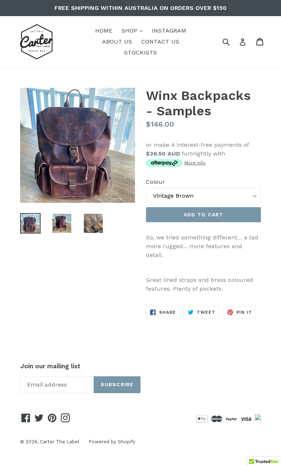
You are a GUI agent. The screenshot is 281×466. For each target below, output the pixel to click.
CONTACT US (160, 41)
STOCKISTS (140, 52)
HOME (103, 30)
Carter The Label (59, 441)
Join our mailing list (50, 366)
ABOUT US (117, 41)
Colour (155, 181)
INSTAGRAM (169, 30)
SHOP (133, 30)
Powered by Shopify (112, 441)
